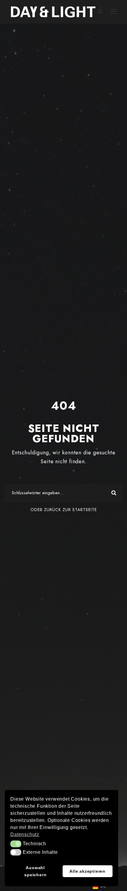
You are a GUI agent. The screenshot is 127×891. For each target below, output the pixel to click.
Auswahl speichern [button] (35, 871)
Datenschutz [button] (24, 834)
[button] (15, 843)
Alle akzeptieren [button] (87, 871)
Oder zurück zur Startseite (63, 510)
